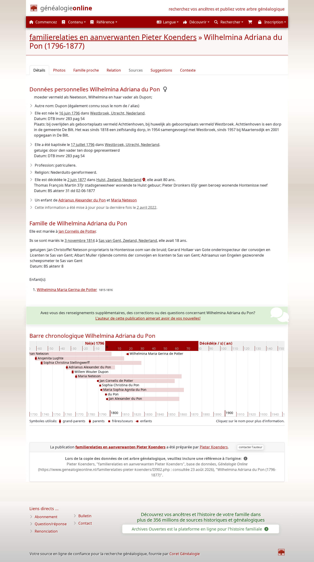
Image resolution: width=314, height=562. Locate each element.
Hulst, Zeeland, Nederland (118, 179)
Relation (114, 70)
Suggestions (161, 70)
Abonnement (46, 516)
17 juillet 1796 (82, 144)
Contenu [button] (75, 22)
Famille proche (86, 70)
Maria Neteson (124, 200)
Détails (39, 70)
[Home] (281, 552)
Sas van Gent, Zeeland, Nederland (128, 240)
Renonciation (46, 531)
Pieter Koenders (214, 447)
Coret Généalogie (184, 553)
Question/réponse (51, 523)
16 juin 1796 (69, 113)
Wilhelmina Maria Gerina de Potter (67, 289)
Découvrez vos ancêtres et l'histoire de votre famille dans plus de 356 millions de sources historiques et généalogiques (201, 517)
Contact (85, 523)
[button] (167, 22)
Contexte (188, 70)
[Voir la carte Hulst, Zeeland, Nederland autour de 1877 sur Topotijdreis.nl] (143, 179)
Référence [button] (105, 22)
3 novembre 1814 (80, 240)
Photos (59, 70)
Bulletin (84, 515)
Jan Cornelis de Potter (77, 231)
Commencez (45, 22)
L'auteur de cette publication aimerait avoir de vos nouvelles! (147, 318)
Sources (136, 70)
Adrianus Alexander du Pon (82, 200)
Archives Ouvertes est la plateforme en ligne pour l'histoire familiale (197, 529)
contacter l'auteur (250, 447)
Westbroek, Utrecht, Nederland (117, 113)
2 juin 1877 (76, 179)
